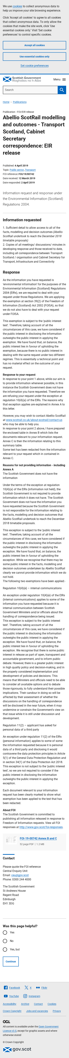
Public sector (17, 169)
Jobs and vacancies (37, 1011)
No (11, 941)
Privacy (57, 1011)
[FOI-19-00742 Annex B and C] (11, 840)
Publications (20, 102)
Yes (12, 932)
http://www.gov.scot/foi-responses (41, 827)
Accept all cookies (34, 45)
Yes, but (15, 949)
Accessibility (9, 1004)
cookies (17, 6)
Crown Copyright (12, 1011)
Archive (25, 1004)
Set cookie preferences (35, 65)
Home (6, 102)
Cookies (52, 1004)
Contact (38, 1004)
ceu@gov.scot (20, 875)
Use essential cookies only (34, 56)
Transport (30, 169)
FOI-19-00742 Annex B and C (38, 838)
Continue (11, 961)
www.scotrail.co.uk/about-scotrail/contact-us (34, 420)
